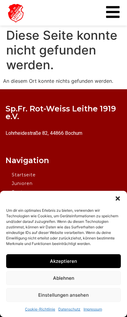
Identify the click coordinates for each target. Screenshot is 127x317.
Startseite (24, 175)
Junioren (22, 183)
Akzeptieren (63, 261)
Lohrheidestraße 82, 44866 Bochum (44, 133)
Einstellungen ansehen (63, 295)
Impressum (93, 309)
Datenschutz (69, 309)
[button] (118, 198)
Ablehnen (63, 278)
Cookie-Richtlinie (40, 309)
